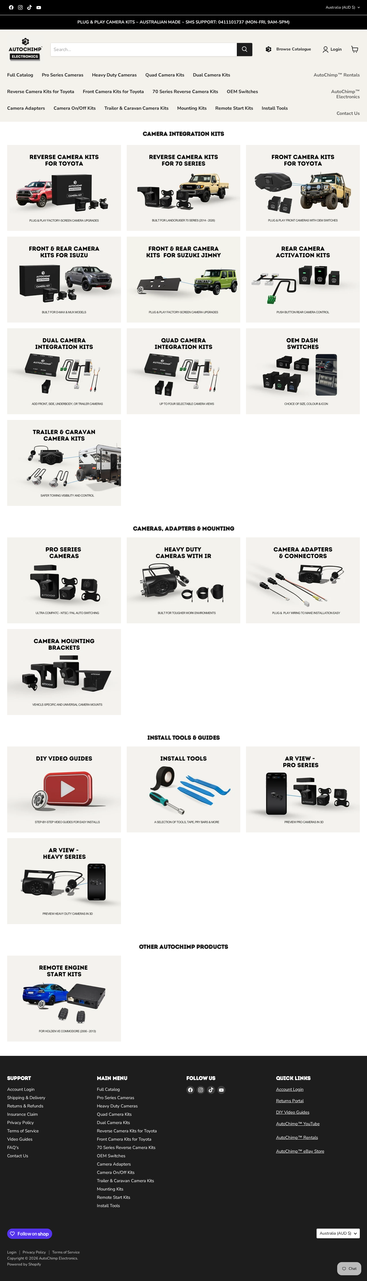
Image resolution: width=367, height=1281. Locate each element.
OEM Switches (242, 91)
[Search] (244, 49)
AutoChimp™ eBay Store (300, 1151)
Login (11, 1252)
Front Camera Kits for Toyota (113, 91)
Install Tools (275, 108)
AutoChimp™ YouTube (298, 1124)
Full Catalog (20, 75)
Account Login (21, 1089)
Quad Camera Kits (164, 75)
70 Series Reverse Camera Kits (185, 91)
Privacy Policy (20, 1122)
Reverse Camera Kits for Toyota (40, 91)
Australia (340, 7)
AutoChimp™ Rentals (337, 75)
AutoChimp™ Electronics (345, 94)
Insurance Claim (22, 1114)
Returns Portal (290, 1101)
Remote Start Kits (234, 108)
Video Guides (19, 1139)
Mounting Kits (192, 108)
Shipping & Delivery (26, 1098)
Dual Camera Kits (211, 75)
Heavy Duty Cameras (114, 75)
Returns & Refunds (25, 1106)
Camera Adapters (26, 108)
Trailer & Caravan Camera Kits (136, 108)
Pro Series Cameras (62, 75)
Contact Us (348, 113)
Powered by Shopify (24, 1264)
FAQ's (13, 1147)
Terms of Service (23, 1131)
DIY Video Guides (292, 1112)
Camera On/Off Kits (75, 108)
